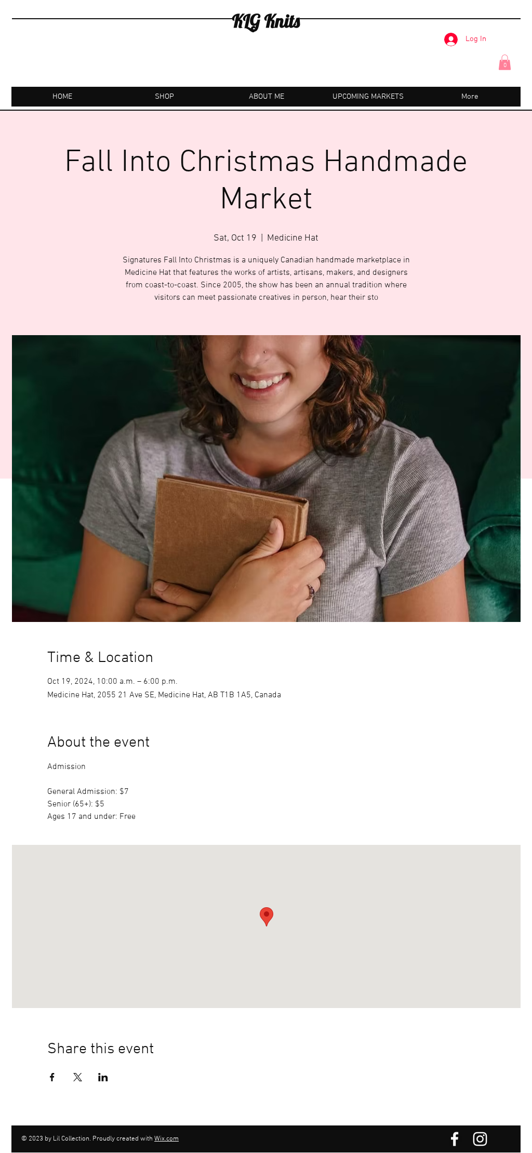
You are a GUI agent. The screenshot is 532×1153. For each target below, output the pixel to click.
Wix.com (166, 1139)
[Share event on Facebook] (52, 1077)
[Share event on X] (78, 1077)
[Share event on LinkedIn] (103, 1077)
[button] (504, 62)
